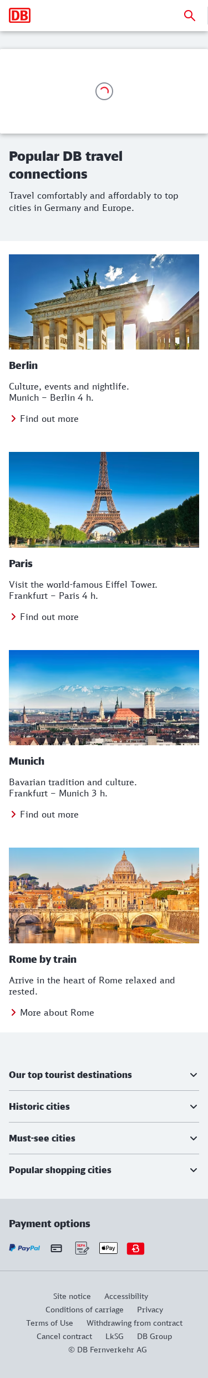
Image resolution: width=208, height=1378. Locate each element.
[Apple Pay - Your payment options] (108, 1248)
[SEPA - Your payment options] (81, 1248)
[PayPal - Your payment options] (24, 1248)
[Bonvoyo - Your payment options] (135, 1248)
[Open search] (190, 15)
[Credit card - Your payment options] (56, 1248)
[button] (104, 1074)
